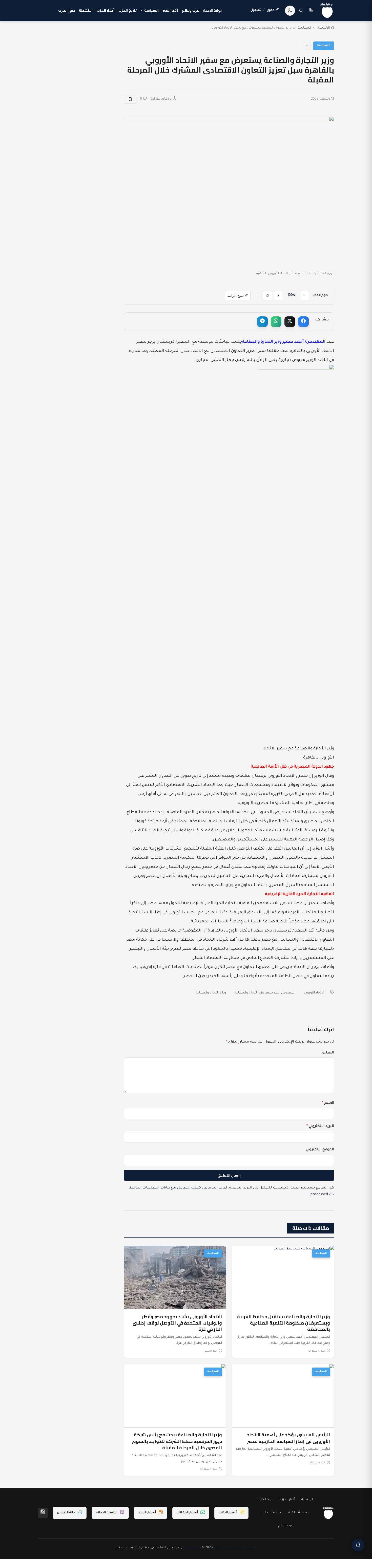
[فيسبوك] (303, 321)
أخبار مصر (170, 10)
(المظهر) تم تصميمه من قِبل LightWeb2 (220, 1547)
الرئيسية (324, 28)
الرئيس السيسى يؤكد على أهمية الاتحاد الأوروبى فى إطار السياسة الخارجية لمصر (288, 1438)
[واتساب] (276, 321)
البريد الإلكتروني (320, 1126)
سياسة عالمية (298, 1512)
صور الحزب (66, 10)
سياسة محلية (272, 1512)
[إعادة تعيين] (267, 295)
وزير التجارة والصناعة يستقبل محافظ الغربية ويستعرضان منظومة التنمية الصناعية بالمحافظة (283, 1322)
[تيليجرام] (262, 321)
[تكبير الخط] (278, 295)
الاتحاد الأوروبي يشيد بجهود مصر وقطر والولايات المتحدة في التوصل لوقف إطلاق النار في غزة (177, 1322)
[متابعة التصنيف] (307, 46)
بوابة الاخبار (212, 10)
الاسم (328, 1103)
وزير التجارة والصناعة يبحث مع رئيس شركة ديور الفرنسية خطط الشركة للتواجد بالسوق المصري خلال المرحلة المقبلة (177, 1441)
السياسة (151, 10)
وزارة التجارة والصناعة (211, 993)
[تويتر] (289, 321)
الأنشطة (86, 10)
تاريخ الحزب (127, 10)
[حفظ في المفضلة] (130, 99)
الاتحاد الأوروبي (314, 993)
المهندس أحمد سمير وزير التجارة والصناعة (265, 993)
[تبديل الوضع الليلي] (290, 11)
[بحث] (301, 11)
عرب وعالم (190, 10)
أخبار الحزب (105, 10)
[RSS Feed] (43, 1513)
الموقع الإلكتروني (320, 1150)
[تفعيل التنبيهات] (358, 1545)
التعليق (327, 1053)
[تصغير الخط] (304, 295)
